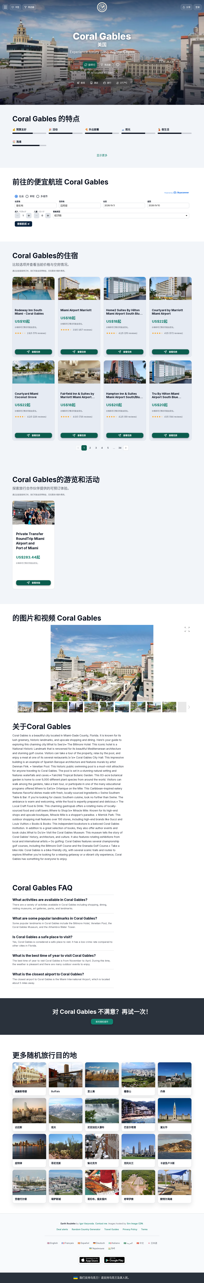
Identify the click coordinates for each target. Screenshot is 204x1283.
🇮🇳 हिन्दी (111, 1248)
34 (120, 448)
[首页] (102, 7)
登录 (197, 7)
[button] (187, 629)
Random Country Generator (86, 1229)
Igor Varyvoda (86, 1223)
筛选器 (107, 64)
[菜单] (5, 7)
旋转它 (91, 64)
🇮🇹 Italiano (114, 1243)
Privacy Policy (130, 1229)
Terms (144, 1229)
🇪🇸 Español (83, 1243)
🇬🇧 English (52, 1243)
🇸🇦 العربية (128, 1243)
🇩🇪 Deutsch (99, 1243)
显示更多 (102, 155)
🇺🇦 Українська (96, 1248)
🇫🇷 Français (68, 1243)
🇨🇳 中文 (140, 1243)
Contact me (101, 1223)
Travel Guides (111, 1229)
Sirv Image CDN (135, 1223)
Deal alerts (62, 1229)
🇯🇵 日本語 (152, 1243)
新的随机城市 (102, 1021)
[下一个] (126, 448)
